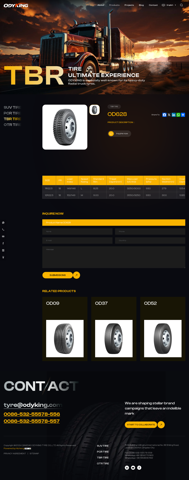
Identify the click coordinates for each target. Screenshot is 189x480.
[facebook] (3, 243)
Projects (129, 5)
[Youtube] (133, 468)
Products (114, 5)
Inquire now (122, 133)
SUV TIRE (12, 107)
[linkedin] (127, 468)
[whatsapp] (3, 222)
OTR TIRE (12, 125)
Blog (141, 5)
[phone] (3, 229)
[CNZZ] (28, 448)
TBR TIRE (12, 119)
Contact (153, 5)
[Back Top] (3, 257)
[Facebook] (139, 468)
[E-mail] (3, 236)
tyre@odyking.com (33, 404)
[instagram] (3, 250)
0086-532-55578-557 (32, 421)
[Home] (16, 5)
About (100, 5)
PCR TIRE (12, 113)
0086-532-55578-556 (32, 414)
